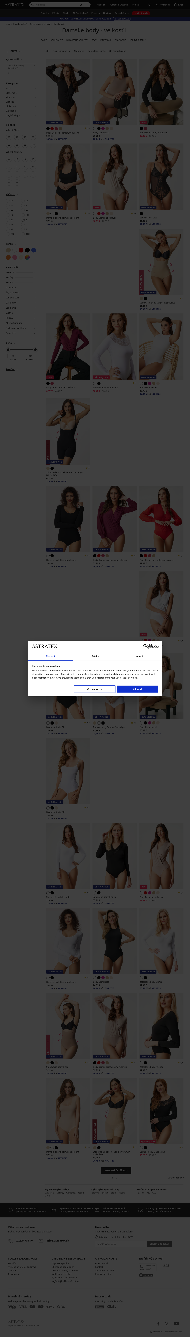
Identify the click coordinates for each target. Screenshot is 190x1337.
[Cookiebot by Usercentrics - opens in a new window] (146, 646)
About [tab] (139, 656)
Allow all (137, 689)
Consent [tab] (50, 656)
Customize (92, 689)
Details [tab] (95, 656)
